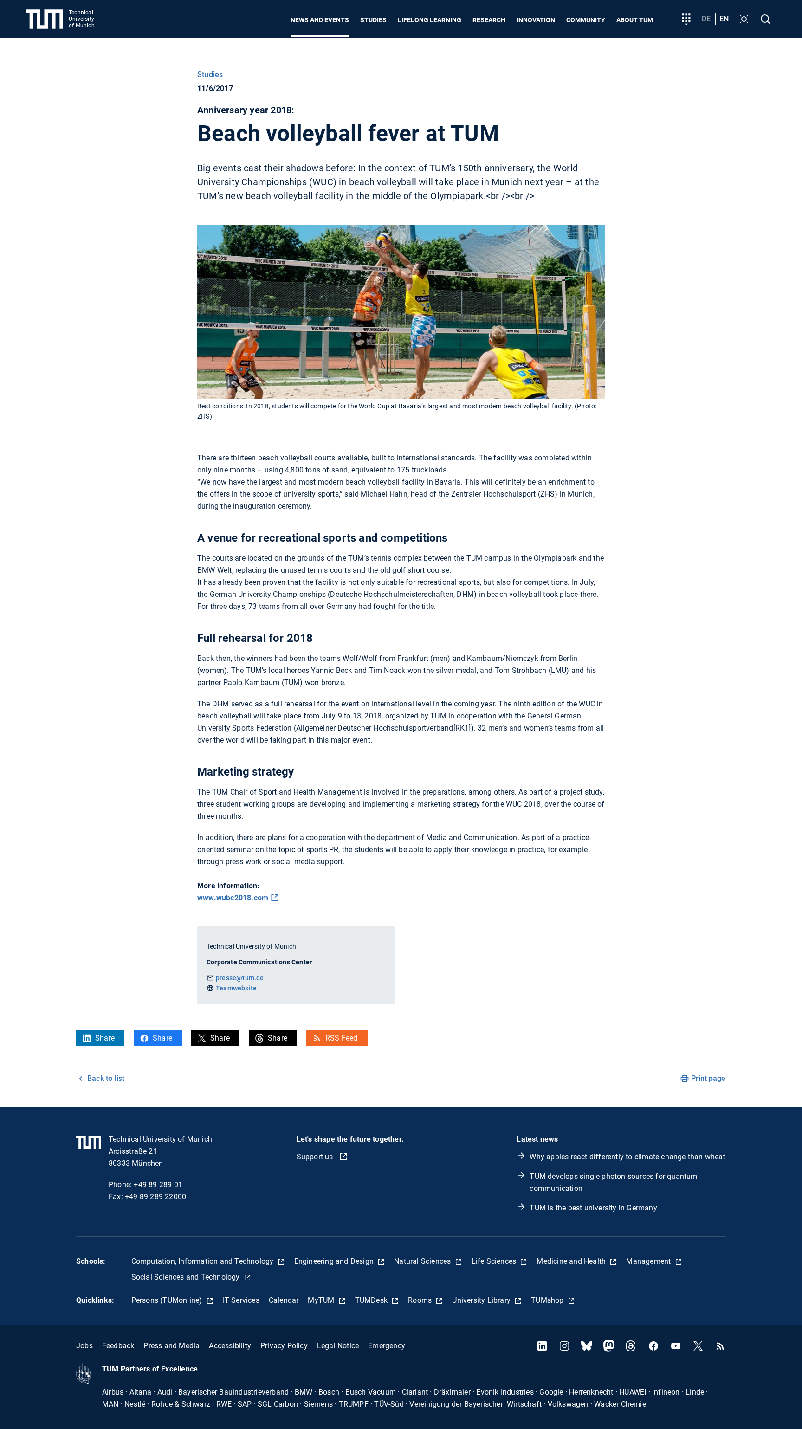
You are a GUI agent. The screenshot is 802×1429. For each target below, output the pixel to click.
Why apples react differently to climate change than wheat (627, 1156)
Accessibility (230, 1345)
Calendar (284, 1300)
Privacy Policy (284, 1345)
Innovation (536, 20)
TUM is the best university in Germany (593, 1207)
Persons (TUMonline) (167, 1300)
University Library (482, 1300)
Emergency (386, 1345)
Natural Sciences (423, 1261)
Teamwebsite (236, 988)
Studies (373, 20)
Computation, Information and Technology (203, 1261)
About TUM (634, 20)
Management (649, 1261)
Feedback (118, 1345)
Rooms (420, 1300)
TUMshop (548, 1300)
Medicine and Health (572, 1261)
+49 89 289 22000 (155, 1196)
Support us (316, 1156)
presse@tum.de (240, 978)
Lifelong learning (429, 20)
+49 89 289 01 (158, 1184)
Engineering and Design (335, 1261)
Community (585, 20)
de (706, 18)
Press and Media (171, 1345)
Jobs (84, 1345)
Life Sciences (495, 1261)
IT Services (241, 1300)
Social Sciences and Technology (186, 1277)
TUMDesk (372, 1300)
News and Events (320, 20)
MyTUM (322, 1300)
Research (488, 20)
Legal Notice (338, 1345)
